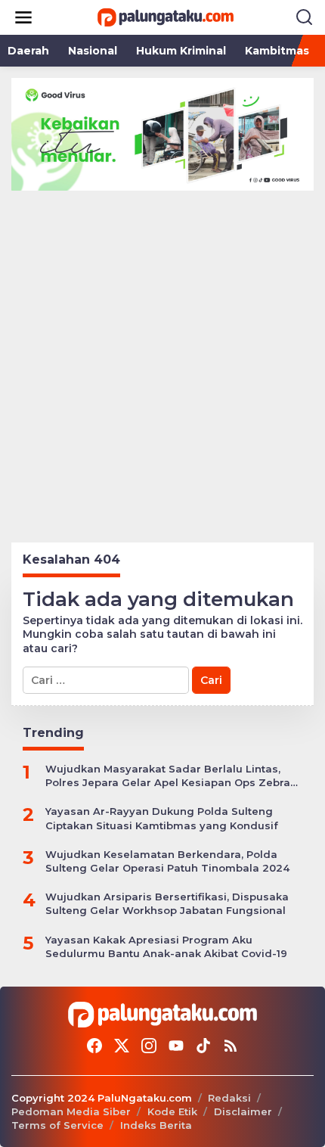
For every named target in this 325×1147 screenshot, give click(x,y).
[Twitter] (122, 1046)
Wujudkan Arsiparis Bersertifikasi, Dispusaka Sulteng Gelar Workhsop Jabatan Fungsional (167, 903)
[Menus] (23, 17)
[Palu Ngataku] (166, 16)
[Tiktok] (203, 1046)
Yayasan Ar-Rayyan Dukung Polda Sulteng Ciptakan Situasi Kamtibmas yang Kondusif (161, 818)
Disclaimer (243, 1111)
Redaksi (229, 1098)
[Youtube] (176, 1046)
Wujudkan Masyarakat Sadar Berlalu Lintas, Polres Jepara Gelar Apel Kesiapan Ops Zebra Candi (167, 776)
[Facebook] (94, 1046)
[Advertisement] (162, 361)
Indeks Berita (156, 1125)
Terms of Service (57, 1125)
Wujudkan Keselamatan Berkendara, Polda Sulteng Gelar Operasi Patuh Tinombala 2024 (167, 861)
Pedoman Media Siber (71, 1111)
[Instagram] (149, 1046)
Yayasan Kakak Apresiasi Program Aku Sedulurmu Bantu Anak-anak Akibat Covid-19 (166, 946)
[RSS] (230, 1046)
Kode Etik (172, 1111)
